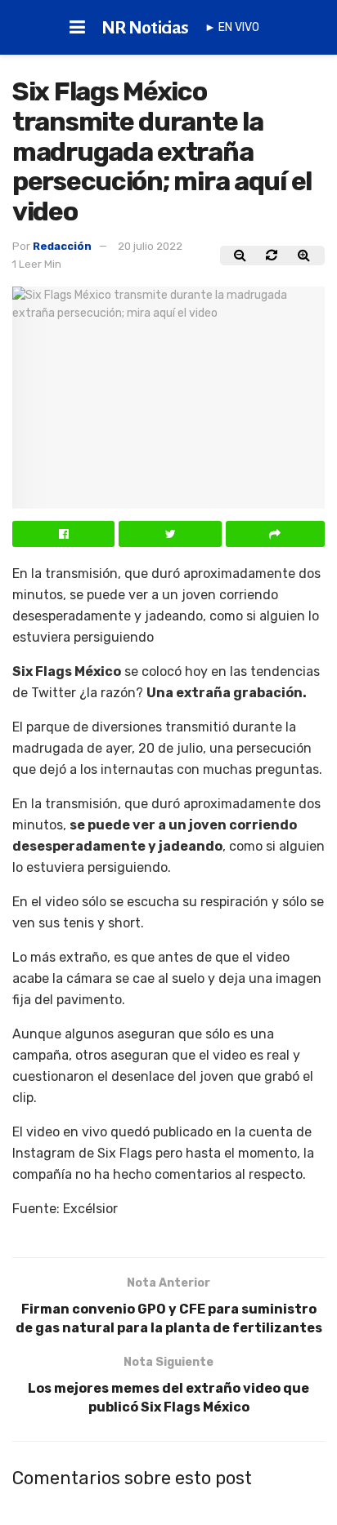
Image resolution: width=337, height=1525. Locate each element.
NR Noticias (145, 28)
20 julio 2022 (150, 246)
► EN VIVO (231, 27)
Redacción (62, 246)
